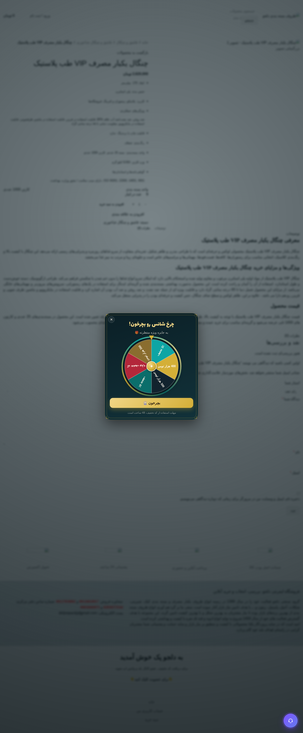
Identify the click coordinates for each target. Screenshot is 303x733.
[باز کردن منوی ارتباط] (290, 721)
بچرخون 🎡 (151, 403)
